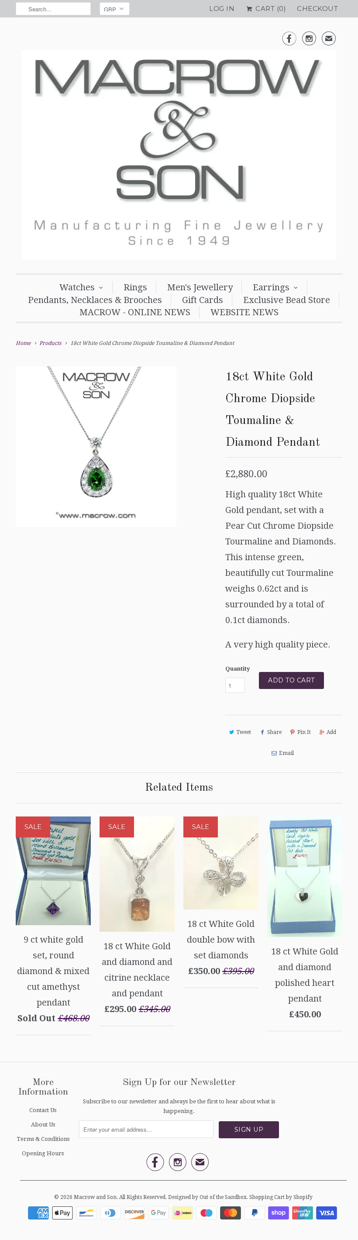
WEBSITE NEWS (244, 312)
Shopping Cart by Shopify (281, 1197)
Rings (135, 287)
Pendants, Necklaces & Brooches (95, 300)
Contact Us (42, 1110)
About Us (43, 1124)
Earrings (271, 287)
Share (274, 732)
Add (331, 732)
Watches (77, 287)
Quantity (237, 668)
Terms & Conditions (43, 1139)
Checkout (317, 8)
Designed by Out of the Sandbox (207, 1197)
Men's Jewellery (200, 287)
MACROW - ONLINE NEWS (134, 312)
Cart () (270, 8)
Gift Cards (202, 300)
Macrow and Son (95, 1197)
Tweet (243, 732)
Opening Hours (43, 1153)
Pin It (304, 732)
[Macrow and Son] (179, 148)
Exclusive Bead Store (286, 300)
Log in (221, 8)
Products (50, 343)
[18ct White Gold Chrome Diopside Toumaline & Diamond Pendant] (96, 446)
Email (286, 753)
